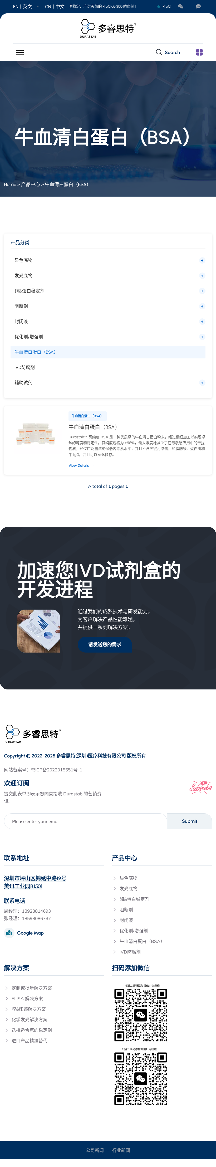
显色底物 (23, 260)
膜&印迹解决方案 (29, 1009)
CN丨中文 (55, 6)
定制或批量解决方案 (32, 988)
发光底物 (23, 275)
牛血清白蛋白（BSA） (68, 184)
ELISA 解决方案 (27, 998)
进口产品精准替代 (29, 1040)
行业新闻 (121, 1150)
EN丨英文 (22, 6)
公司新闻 (95, 1150)
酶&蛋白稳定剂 (29, 291)
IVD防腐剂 (24, 367)
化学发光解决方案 (29, 1019)
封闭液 (21, 321)
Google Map (30, 933)
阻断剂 (21, 306)
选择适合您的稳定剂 (32, 1030)
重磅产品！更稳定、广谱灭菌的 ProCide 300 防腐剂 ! (91, 6)
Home (10, 184)
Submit (189, 821)
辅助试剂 (23, 382)
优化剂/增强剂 (28, 336)
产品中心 (30, 184)
